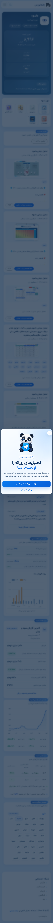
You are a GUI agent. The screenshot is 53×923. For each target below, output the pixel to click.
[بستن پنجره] (49, 433)
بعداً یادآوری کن (26, 490)
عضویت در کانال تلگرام (24, 483)
